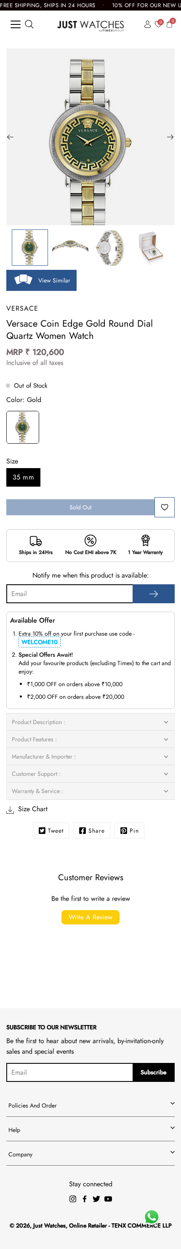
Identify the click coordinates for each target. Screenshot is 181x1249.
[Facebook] (84, 1199)
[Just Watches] (91, 24)
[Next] (170, 136)
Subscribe (154, 1072)
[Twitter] (96, 1199)
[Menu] (15, 24)
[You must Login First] (164, 507)
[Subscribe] (154, 593)
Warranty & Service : (37, 791)
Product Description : (38, 722)
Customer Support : (36, 774)
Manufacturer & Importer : (44, 756)
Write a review (90, 917)
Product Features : (34, 739)
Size (12, 461)
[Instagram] (73, 1199)
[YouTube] (108, 1199)
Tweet (56, 830)
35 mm (23, 477)
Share (96, 830)
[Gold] (22, 428)
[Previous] (10, 136)
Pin (134, 830)
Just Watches (49, 1225)
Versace (22, 308)
